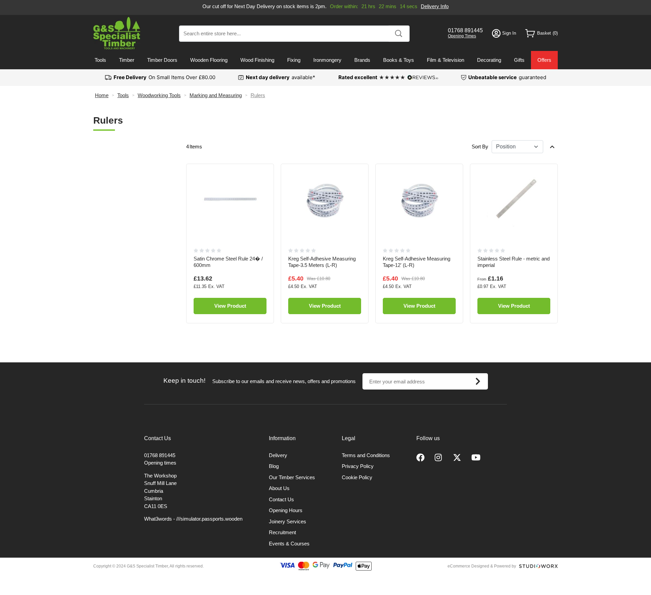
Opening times (160, 463)
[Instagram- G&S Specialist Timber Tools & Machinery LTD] (439, 458)
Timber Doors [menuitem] (162, 60)
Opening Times (462, 36)
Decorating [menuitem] (489, 60)
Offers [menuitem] (544, 60)
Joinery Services (287, 521)
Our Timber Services (292, 477)
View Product (230, 306)
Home (101, 95)
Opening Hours (285, 510)
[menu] (325, 60)
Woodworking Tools (159, 95)
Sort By (480, 146)
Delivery (278, 455)
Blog (274, 466)
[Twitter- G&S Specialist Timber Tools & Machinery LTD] (457, 458)
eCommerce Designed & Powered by (482, 566)
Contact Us (281, 499)
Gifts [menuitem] (519, 60)
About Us (279, 488)
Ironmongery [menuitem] (327, 60)
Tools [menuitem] (100, 60)
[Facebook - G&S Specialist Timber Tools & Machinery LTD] (420, 458)
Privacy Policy (358, 466)
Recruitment (282, 532)
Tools (123, 95)
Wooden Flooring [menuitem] (209, 60)
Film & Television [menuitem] (445, 60)
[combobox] (294, 33)
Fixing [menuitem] (293, 60)
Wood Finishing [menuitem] (257, 60)
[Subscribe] (478, 381)
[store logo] (116, 33)
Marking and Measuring (216, 95)
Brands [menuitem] (362, 60)
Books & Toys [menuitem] (398, 60)
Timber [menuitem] (126, 60)
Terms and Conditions (366, 455)
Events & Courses (289, 543)
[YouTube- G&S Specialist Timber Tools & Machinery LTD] (475, 458)
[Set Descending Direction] (552, 146)
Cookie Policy (357, 477)
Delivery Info (435, 6)
